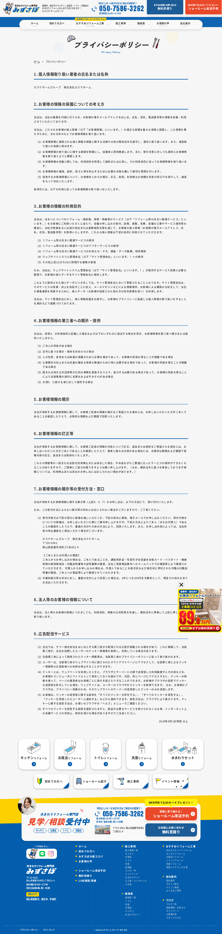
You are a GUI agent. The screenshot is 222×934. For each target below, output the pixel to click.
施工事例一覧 (131, 850)
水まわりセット (132, 877)
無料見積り (85, 875)
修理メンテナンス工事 (177, 867)
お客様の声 (85, 861)
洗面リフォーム (173, 863)
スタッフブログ (173, 917)
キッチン (129, 853)
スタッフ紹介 (172, 883)
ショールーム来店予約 (92, 870)
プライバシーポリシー (29, 930)
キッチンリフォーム (176, 853)
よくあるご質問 (173, 890)
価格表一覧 (130, 897)
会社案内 (170, 880)
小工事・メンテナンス (136, 880)
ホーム (83, 846)
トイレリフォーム (174, 860)
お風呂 (128, 856)
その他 (128, 884)
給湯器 (128, 867)
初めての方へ (87, 851)
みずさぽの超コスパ (91, 856)
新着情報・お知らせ (176, 907)
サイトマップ (49, 930)
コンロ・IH (130, 870)
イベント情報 (172, 887)
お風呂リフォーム (174, 856)
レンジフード (131, 873)
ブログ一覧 (171, 904)
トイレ (128, 860)
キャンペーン (172, 910)
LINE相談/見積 (88, 880)
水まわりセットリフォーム (179, 850)
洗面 (127, 863)
